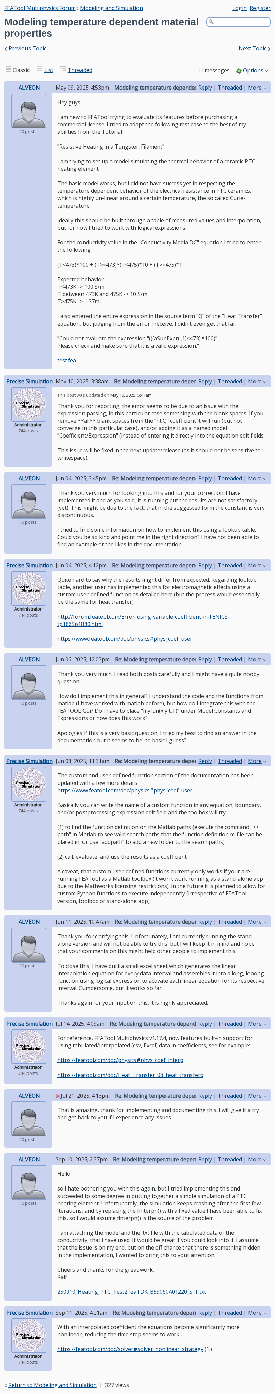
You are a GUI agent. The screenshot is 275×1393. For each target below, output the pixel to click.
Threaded (80, 70)
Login (239, 8)
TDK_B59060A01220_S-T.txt (171, 1291)
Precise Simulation (29, 381)
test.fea (66, 360)
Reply (205, 87)
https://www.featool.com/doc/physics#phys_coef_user (124, 638)
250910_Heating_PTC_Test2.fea (96, 1291)
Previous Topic (27, 48)
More (255, 87)
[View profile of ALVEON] (28, 123)
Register (260, 8)
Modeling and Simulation (111, 8)
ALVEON (29, 87)
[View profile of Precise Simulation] (28, 417)
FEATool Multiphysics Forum (40, 8)
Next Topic (252, 48)
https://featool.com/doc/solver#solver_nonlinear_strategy (130, 1349)
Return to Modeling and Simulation (52, 1385)
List (48, 70)
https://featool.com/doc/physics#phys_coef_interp (120, 1060)
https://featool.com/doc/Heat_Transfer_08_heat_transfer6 (130, 1075)
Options (253, 70)
